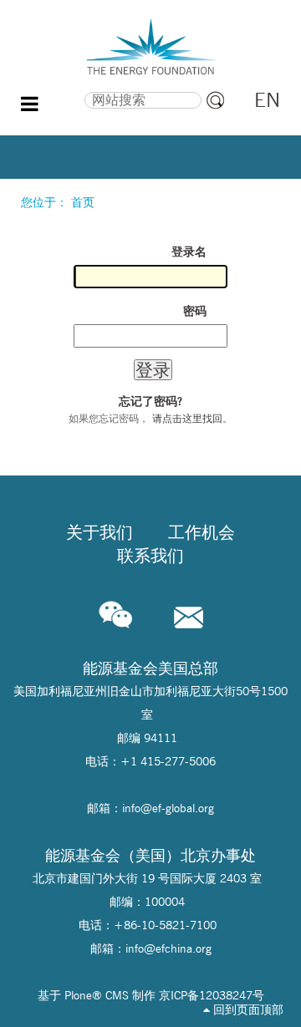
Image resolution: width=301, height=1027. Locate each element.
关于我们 (99, 532)
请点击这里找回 (187, 418)
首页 (82, 202)
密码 (195, 310)
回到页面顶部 (246, 1009)
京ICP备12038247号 (211, 995)
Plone (78, 995)
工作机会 (201, 532)
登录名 (189, 251)
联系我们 (150, 556)
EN (267, 100)
